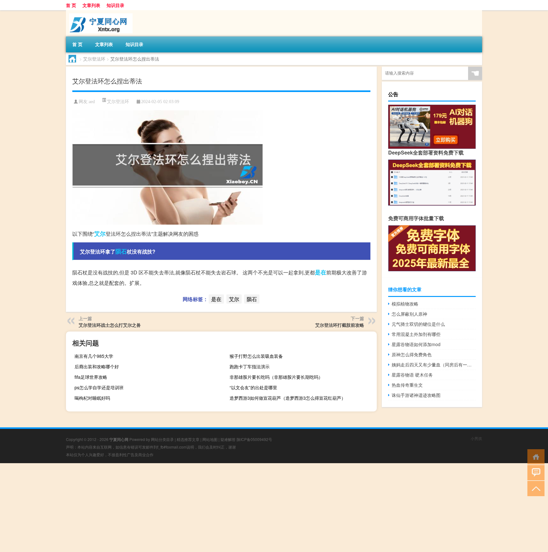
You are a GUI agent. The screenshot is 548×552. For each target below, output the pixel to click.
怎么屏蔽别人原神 (409, 314)
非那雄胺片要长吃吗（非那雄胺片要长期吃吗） (276, 377)
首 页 (71, 5)
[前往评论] (534, 472)
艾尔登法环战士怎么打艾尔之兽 (110, 325)
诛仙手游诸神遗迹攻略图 (416, 395)
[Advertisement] (190, 507)
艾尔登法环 (94, 59)
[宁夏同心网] (99, 12)
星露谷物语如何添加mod (416, 344)
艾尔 (100, 233)
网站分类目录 (162, 439)
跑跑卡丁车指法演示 (250, 366)
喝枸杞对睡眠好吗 (92, 398)
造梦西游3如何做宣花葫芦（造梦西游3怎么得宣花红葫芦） (288, 398)
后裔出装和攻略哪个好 (97, 366)
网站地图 (210, 439)
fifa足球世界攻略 (91, 377)
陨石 (121, 251)
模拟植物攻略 (405, 303)
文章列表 (91, 5)
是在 (320, 272)
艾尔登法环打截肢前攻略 (339, 325)
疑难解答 (228, 439)
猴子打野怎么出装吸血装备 (256, 356)
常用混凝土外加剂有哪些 (416, 334)
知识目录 (115, 5)
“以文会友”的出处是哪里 (253, 387)
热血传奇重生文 (407, 385)
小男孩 (476, 438)
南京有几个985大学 (94, 356)
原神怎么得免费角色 (412, 354)
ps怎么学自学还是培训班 (99, 387)
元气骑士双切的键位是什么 (418, 324)
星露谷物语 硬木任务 (412, 374)
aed (92, 101)
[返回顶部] (534, 488)
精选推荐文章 (188, 439)
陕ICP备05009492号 (254, 439)
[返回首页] (534, 456)
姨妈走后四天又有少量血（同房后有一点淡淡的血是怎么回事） (434, 364)
